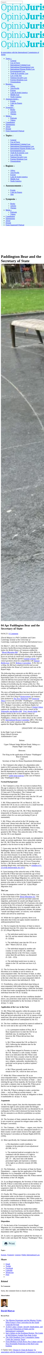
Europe (3, 1255)
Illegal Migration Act (27, 897)
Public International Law (30, 1255)
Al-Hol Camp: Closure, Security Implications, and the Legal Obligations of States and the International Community (24, 1329)
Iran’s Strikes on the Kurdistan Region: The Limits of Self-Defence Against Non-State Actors (24, 1334)
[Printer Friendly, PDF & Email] (9, 1246)
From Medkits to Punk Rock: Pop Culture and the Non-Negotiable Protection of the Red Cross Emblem (24, 1344)
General (18, 1255)
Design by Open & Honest (23, 1350)
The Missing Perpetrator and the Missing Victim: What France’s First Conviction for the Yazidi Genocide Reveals (24, 1322)
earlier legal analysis (16, 776)
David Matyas (8, 1311)
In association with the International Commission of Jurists (21, 1351)
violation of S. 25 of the (21, 866)
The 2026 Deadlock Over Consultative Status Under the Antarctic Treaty (22, 1338)
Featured (10, 1255)
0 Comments (13, 634)
